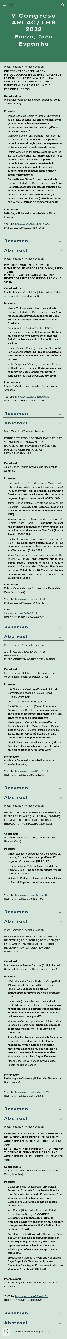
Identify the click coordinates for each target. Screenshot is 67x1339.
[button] (4, 4)
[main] (33, 31)
